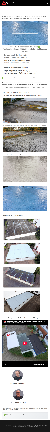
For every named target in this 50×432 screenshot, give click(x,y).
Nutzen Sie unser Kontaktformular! (15, 415)
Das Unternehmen (30, 426)
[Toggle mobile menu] (47, 3)
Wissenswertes (44, 425)
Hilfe (25, 426)
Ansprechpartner (35, 425)
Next (45, 11)
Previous (41, 11)
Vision (40, 425)
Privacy (19, 426)
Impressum (36, 426)
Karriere (22, 426)
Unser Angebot (14, 426)
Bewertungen (29, 425)
